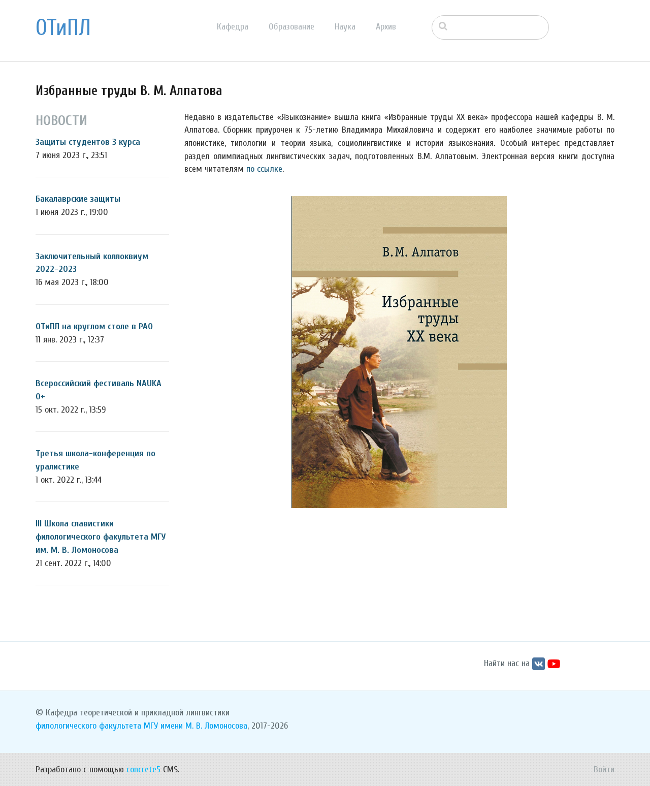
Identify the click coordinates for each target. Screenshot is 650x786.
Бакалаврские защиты (78, 199)
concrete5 (143, 769)
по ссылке (264, 169)
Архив (386, 26)
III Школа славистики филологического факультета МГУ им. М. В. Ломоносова (101, 536)
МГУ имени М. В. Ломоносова (195, 725)
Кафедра (232, 26)
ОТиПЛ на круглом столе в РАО (94, 326)
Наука (345, 26)
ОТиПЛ (63, 28)
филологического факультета (88, 725)
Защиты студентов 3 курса (88, 142)
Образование (291, 26)
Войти (604, 769)
